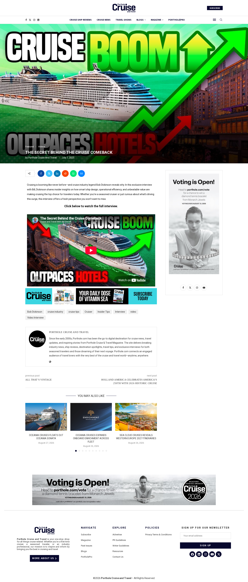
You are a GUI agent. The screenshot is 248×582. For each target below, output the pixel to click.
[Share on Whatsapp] (73, 173)
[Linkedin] (38, 20)
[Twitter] (30, 20)
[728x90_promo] (91, 290)
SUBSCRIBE (215, 8)
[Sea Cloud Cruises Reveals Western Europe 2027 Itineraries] (136, 417)
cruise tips (73, 311)
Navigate (88, 528)
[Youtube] (212, 554)
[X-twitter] (219, 554)
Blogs (140, 19)
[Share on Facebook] (41, 173)
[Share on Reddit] (65, 173)
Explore (119, 528)
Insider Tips (104, 311)
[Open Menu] (214, 19)
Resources (118, 551)
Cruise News (104, 19)
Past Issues (86, 546)
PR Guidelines (119, 540)
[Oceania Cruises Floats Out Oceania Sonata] (46, 417)
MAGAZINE (156, 19)
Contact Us (118, 557)
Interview (120, 311)
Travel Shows (123, 19)
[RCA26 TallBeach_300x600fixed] (194, 175)
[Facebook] (26, 20)
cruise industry (55, 311)
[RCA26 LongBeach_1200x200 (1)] (124, 476)
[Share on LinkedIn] (57, 173)
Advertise (117, 534)
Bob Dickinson (34, 311)
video (133, 311)
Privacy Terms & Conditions (158, 534)
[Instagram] (34, 20)
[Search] (221, 20)
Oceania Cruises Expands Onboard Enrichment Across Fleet (91, 438)
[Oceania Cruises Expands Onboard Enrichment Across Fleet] (91, 417)
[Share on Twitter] (49, 173)
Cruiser (88, 311)
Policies (152, 528)
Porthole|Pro (176, 19)
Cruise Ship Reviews (81, 19)
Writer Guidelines (121, 546)
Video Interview (35, 317)
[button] (30, 427)
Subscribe (86, 534)
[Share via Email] (81, 173)
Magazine (86, 540)
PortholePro (86, 557)
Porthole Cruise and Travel (42, 157)
